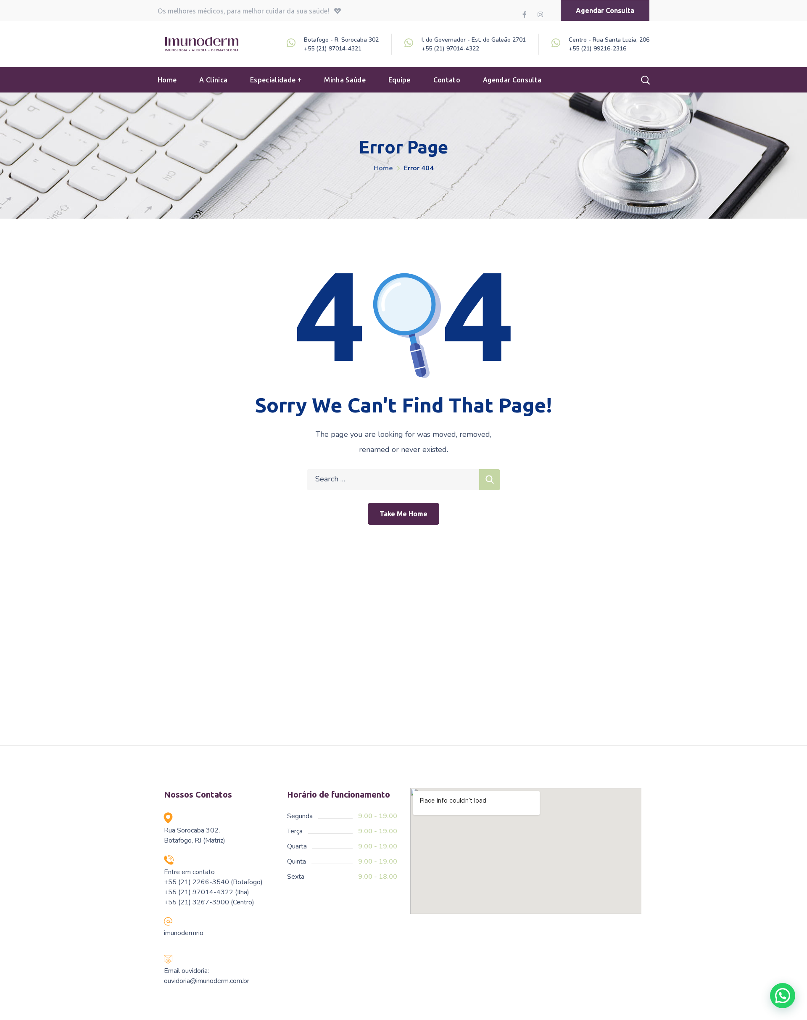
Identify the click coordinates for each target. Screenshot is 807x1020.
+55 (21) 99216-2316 (597, 49)
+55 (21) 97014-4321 (332, 49)
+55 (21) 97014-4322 (450, 49)
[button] (605, 10)
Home (383, 168)
